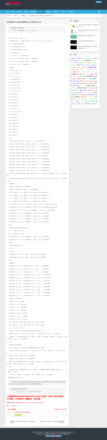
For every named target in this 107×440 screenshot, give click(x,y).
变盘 (85, 69)
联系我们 (40, 432)
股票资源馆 (16, 5)
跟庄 (89, 101)
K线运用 (87, 60)
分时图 (72, 69)
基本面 (26, 11)
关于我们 (34, 432)
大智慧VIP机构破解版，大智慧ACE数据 (88, 72)
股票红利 (83, 97)
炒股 (90, 78)
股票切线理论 (76, 85)
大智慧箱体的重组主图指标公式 (86, 41)
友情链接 (63, 432)
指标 (71, 76)
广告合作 (46, 432)
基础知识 (75, 72)
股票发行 (82, 85)
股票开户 (76, 90)
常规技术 (71, 11)
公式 (78, 67)
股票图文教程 (90, 85)
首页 (7, 11)
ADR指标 (78, 58)
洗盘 (87, 78)
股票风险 (73, 101)
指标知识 (76, 76)
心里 (87, 74)
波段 (83, 78)
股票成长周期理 (79, 92)
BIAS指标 (89, 58)
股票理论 (55, 11)
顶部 (79, 103)
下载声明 (52, 432)
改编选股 (89, 76)
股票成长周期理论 (88, 92)
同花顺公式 (24, 15)
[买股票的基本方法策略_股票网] (73, 37)
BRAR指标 (75, 60)
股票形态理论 (92, 90)
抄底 (96, 74)
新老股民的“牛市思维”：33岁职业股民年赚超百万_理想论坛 (52, 421)
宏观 (80, 74)
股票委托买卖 (91, 88)
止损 (73, 78)
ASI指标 (84, 58)
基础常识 (19, 11)
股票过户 (78, 99)
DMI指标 (81, 60)
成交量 (92, 74)
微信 (99, 2)
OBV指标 (87, 62)
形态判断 (33, 11)
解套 (78, 101)
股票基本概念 (81, 88)
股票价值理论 (84, 83)
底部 (84, 74)
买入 (83, 65)
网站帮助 (57, 432)
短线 (77, 81)
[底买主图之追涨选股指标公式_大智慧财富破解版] (73, 47)
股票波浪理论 (91, 94)
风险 (82, 103)
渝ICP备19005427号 (66, 433)
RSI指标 (78, 65)
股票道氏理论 (85, 99)
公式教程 (83, 67)
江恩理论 (78, 78)
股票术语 (75, 94)
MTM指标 (74, 62)
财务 (81, 101)
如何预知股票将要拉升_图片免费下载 (87, 30)
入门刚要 (73, 67)
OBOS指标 (81, 62)
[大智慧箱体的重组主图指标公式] (73, 42)
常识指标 (48, 11)
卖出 (81, 69)
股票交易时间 (76, 83)
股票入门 (63, 11)
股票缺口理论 (90, 97)
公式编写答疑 (91, 67)
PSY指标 (72, 65)
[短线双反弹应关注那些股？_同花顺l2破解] (73, 26)
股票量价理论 (94, 99)
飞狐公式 (88, 104)
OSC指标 (93, 62)
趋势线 (86, 101)
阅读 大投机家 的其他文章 (18, 415)
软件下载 (12, 11)
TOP (73, 432)
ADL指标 (72, 58)
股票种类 (77, 97)
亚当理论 (87, 65)
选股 (93, 101)
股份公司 (82, 81)
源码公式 (40, 11)
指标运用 (82, 76)
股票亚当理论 (89, 81)
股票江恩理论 (82, 94)
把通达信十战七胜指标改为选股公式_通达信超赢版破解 (22, 421)
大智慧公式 (74, 74)
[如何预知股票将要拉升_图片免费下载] (73, 31)
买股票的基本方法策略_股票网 (86, 35)
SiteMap (69, 432)
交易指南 (94, 65)
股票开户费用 (83, 90)
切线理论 (77, 69)
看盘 (74, 81)
